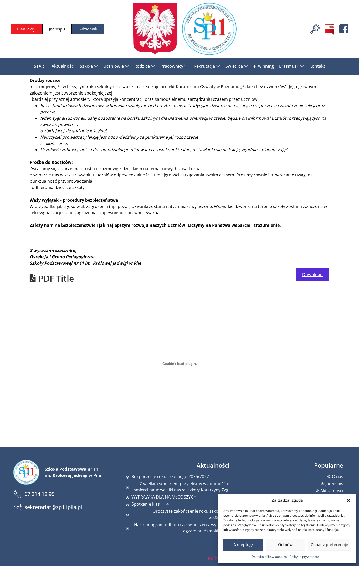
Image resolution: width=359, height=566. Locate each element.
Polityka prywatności (304, 557)
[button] (348, 500)
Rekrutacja (204, 66)
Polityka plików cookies (269, 557)
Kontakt (317, 66)
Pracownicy (171, 66)
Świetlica (234, 66)
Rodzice (142, 66)
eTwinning (263, 66)
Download (312, 274)
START (40, 66)
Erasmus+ (289, 66)
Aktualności (63, 66)
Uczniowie (113, 66)
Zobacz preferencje (329, 544)
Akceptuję (243, 544)
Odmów (285, 544)
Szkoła (86, 66)
